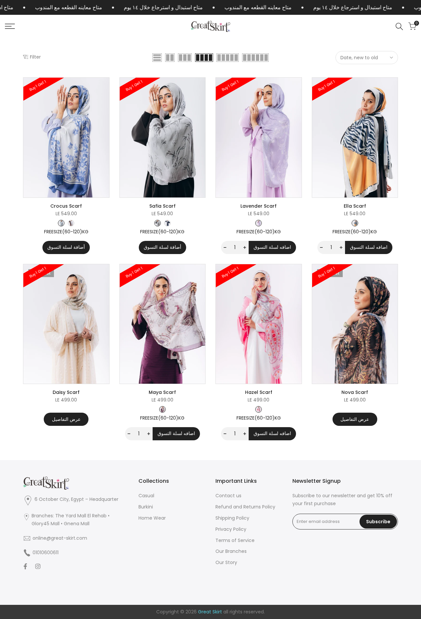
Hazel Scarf (258, 392)
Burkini (145, 506)
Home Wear (152, 518)
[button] (103, 88)
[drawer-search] (399, 26)
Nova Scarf (354, 392)
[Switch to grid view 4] (204, 57)
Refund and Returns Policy (245, 506)
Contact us (228, 495)
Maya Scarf (162, 392)
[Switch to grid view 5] (227, 57)
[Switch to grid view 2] (170, 57)
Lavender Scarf (258, 206)
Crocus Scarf (66, 206)
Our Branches (231, 551)
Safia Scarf (162, 206)
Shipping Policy (232, 518)
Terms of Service (235, 540)
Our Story (226, 562)
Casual (146, 495)
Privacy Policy (230, 529)
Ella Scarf (355, 206)
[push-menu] (10, 26)
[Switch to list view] (157, 57)
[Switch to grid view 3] (185, 57)
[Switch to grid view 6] (255, 57)
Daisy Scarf (66, 392)
